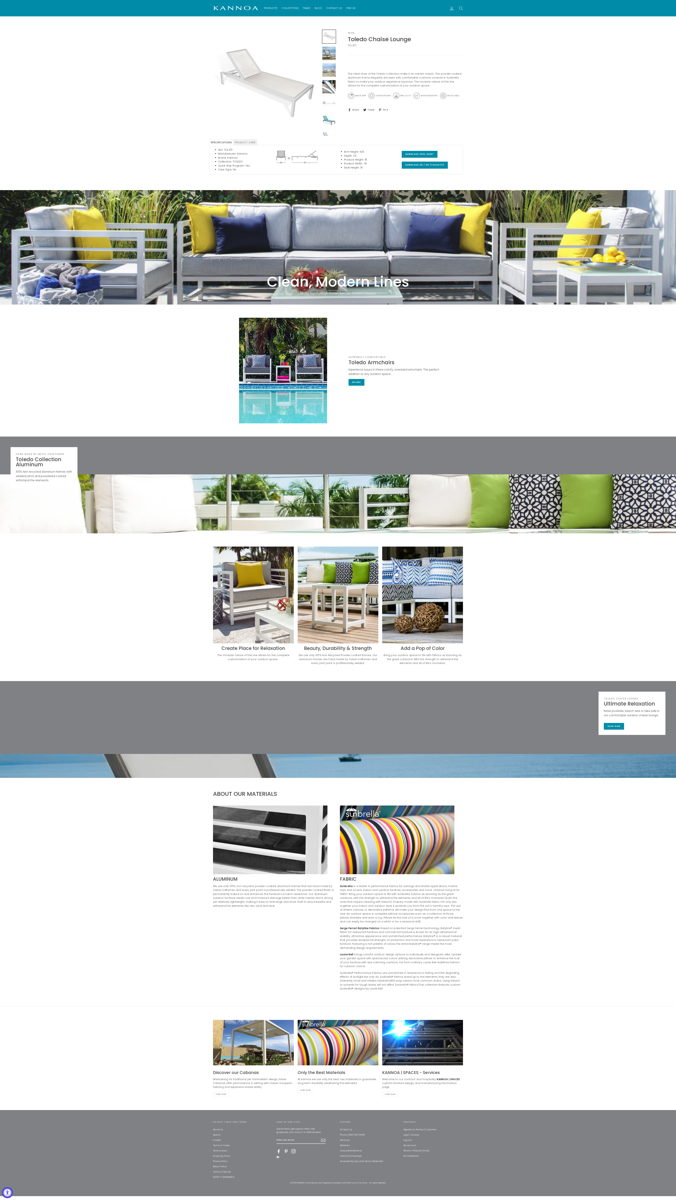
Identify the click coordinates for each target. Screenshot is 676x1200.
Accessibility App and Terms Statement (361, 1161)
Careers (217, 1140)
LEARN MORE (390, 1094)
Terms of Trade (221, 1145)
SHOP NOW (614, 726)
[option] (266, 83)
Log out (407, 1140)
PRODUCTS (270, 8)
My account (409, 1145)
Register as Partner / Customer (419, 1129)
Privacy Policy (220, 1161)
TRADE (306, 8)
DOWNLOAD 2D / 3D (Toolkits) (424, 165)
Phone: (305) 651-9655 (352, 1134)
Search (217, 1134)
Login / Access (411, 1134)
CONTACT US (334, 8)
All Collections (411, 1156)
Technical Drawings (351, 1156)
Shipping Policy (221, 1156)
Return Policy (220, 1166)
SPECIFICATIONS (221, 142)
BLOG (318, 8)
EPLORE (356, 382)
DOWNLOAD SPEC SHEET (419, 154)
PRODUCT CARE (245, 142)
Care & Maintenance (351, 1150)
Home (351, 33)
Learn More (221, 1094)
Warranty (345, 1140)
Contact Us (346, 1129)
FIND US (350, 8)
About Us (218, 1129)
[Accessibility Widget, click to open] (7, 1192)
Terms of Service (222, 1171)
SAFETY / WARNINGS (223, 1177)
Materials (345, 1145)
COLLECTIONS (290, 8)
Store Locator (220, 1150)
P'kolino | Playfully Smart (416, 1150)
